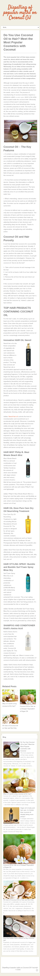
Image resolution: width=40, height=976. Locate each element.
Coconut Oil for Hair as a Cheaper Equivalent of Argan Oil (27, 708)
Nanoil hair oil (13, 416)
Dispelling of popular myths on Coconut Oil (20, 12)
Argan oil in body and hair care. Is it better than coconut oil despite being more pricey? (27, 812)
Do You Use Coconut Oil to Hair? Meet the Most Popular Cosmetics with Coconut (27, 746)
